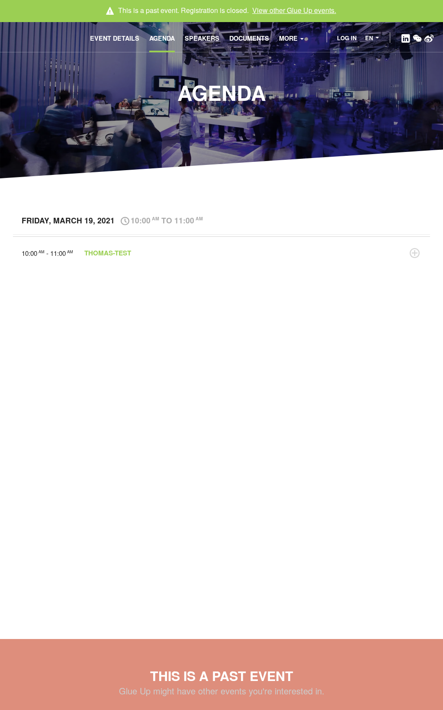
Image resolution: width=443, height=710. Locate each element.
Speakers (202, 38)
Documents (249, 38)
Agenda (162, 38)
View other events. (294, 10)
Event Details (114, 38)
